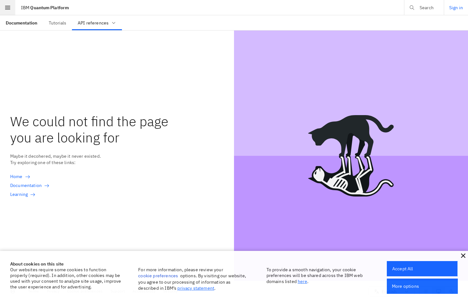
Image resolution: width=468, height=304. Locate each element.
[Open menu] (7, 7)
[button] (463, 255)
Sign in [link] (456, 7)
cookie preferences (158, 276)
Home (16, 176)
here (302, 281)
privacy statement (195, 288)
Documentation (26, 185)
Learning (19, 194)
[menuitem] (21, 22)
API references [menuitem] (93, 23)
